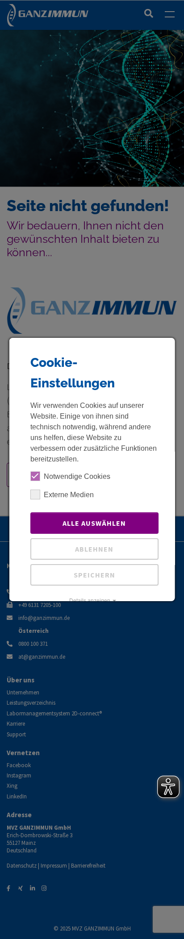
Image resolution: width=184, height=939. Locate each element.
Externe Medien (69, 495)
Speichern (94, 574)
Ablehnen (94, 548)
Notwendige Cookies (77, 476)
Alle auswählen (94, 523)
